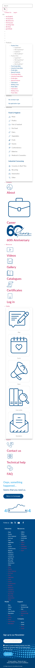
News (9, 609)
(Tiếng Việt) (10, 24)
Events (10, 607)
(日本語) (9, 29)
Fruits (9, 544)
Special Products (15, 72)
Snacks (10, 546)
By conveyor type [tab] (14, 99)
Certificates (24, 538)
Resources (9, 244)
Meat (9, 532)
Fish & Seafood (12, 536)
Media (8, 306)
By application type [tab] (14, 103)
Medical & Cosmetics (11, 553)
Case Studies (11, 611)
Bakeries (10, 550)
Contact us (24, 605)
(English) (9, 16)
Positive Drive (14, 45)
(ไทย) (8, 27)
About (22, 622)
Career (22, 624)
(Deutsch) (10, 20)
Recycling (10, 561)
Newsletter (11, 613)
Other (9, 565)
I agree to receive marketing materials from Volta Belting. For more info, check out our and (16, 647)
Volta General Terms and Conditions (17, 662)
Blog (9, 605)
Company (9, 182)
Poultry (10, 534)
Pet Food (10, 538)
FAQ (22, 609)
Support (8, 439)
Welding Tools (15, 84)
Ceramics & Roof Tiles (11, 558)
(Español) (9, 18)
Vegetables (11, 542)
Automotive (11, 563)
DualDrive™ (17, 51)
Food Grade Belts (16, 66)
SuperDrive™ (17, 47)
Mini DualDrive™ (18, 54)
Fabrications (14, 82)
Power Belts (14, 86)
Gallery (22, 532)
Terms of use (9, 649)
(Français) (9, 22)
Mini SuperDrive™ (19, 49)
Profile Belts (14, 70)
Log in (22, 540)
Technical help (24, 607)
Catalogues (24, 536)
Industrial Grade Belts (17, 68)
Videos (22, 534)
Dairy (9, 540)
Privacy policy (26, 647)
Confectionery (12, 548)
